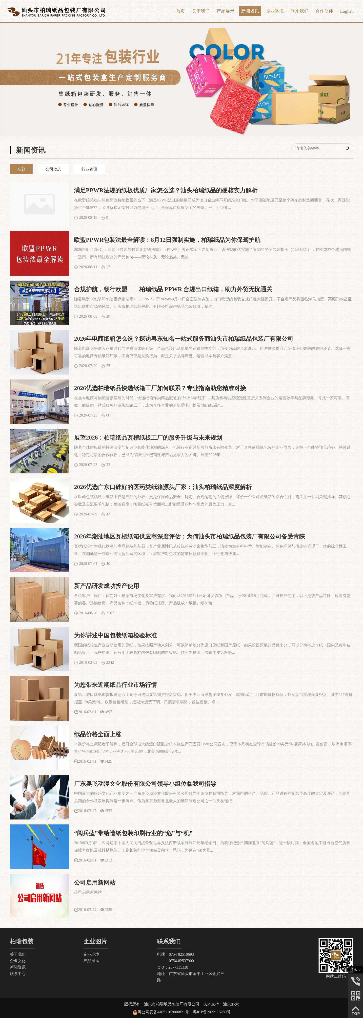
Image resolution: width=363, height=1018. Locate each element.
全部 (21, 169)
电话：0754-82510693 (175, 954)
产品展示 (225, 11)
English (347, 11)
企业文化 (18, 961)
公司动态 (53, 169)
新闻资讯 (250, 11)
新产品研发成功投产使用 (106, 586)
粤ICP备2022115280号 (212, 1012)
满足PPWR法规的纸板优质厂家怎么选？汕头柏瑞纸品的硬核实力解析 (166, 190)
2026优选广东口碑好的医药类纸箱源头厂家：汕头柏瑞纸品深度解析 (163, 487)
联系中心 (18, 974)
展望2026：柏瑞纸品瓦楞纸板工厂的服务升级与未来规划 (148, 437)
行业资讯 (89, 169)
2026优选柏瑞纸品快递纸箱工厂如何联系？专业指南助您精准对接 (160, 388)
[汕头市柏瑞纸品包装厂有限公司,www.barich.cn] (56, 11)
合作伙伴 (324, 11)
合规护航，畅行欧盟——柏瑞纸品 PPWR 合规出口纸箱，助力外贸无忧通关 (173, 289)
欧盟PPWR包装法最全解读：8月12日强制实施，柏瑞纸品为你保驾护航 (167, 240)
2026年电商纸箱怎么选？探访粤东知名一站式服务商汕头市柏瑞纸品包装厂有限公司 (183, 338)
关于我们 (201, 11)
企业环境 (275, 11)
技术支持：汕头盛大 (221, 1004)
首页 (180, 11)
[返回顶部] (355, 1010)
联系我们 (299, 11)
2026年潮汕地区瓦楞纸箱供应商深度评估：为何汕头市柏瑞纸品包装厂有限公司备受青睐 (189, 536)
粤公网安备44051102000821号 (165, 1012)
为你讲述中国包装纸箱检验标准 (115, 635)
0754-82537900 (175, 961)
